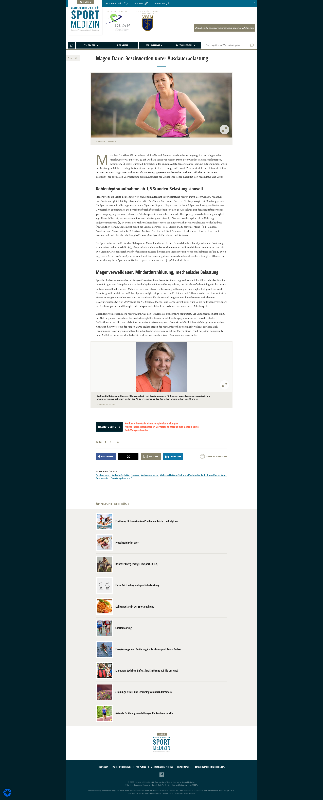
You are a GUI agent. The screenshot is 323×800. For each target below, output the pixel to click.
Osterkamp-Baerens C (121, 478)
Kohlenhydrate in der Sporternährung (134, 606)
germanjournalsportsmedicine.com (210, 767)
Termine (123, 45)
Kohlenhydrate (204, 474)
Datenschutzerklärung (122, 767)
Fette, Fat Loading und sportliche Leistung (137, 585)
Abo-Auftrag (141, 767)
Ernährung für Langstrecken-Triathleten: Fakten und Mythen (146, 521)
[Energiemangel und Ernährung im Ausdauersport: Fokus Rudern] (104, 649)
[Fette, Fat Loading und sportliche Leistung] (104, 585)
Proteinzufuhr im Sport (127, 542)
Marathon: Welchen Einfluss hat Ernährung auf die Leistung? (146, 670)
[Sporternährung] (104, 628)
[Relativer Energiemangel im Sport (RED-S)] (104, 564)
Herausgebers (189, 793)
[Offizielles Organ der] (117, 31)
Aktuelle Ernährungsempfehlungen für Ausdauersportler (144, 713)
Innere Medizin (188, 474)
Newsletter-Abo (183, 767)
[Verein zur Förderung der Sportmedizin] (147, 30)
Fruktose (135, 474)
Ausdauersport (103, 474)
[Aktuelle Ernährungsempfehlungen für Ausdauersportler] (104, 713)
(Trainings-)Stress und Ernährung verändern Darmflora (143, 692)
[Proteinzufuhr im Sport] (104, 542)
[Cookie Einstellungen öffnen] (7, 796)
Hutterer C (174, 474)
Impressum (103, 767)
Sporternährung (123, 628)
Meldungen (154, 45)
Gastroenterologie (150, 474)
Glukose (164, 474)
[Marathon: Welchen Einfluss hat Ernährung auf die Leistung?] (104, 670)
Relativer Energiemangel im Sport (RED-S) (136, 564)
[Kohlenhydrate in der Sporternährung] (104, 606)
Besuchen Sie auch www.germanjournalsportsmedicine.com (224, 28)
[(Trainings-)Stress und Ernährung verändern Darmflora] (104, 692)
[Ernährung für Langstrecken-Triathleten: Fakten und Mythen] (104, 521)
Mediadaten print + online (162, 767)
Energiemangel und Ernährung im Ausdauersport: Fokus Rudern (148, 649)
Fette (127, 474)
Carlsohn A (117, 474)
